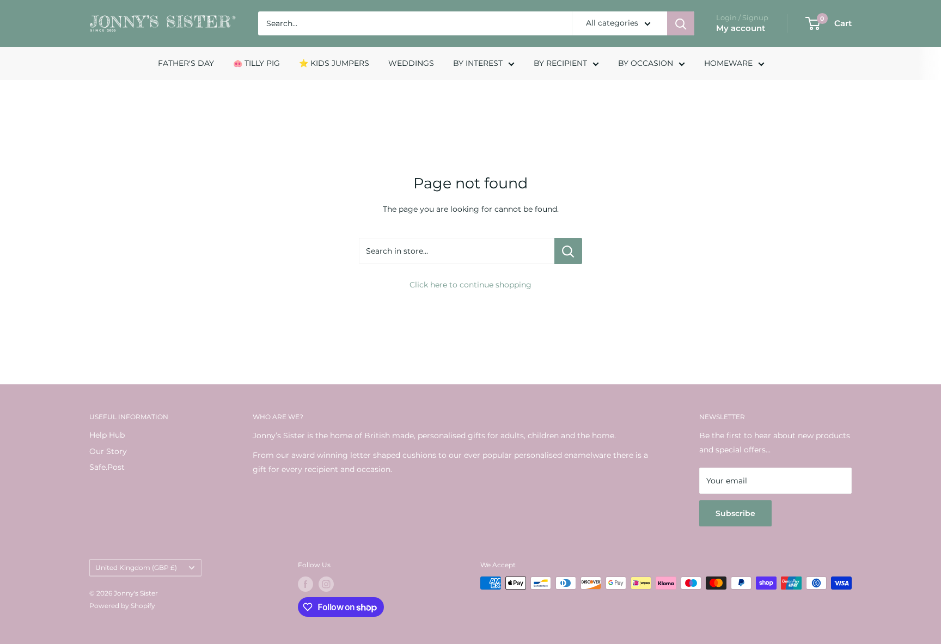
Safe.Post (107, 467)
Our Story (108, 451)
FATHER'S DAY (186, 63)
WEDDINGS (411, 63)
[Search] (680, 23)
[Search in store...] (568, 251)
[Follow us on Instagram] (326, 584)
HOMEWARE (728, 63)
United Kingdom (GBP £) (136, 567)
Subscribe (735, 513)
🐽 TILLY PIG (256, 63)
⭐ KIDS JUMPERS (334, 63)
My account (740, 28)
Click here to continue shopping (470, 285)
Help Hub (107, 435)
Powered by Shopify (122, 606)
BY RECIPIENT (560, 63)
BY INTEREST (478, 63)
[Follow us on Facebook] (305, 584)
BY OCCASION (645, 63)
